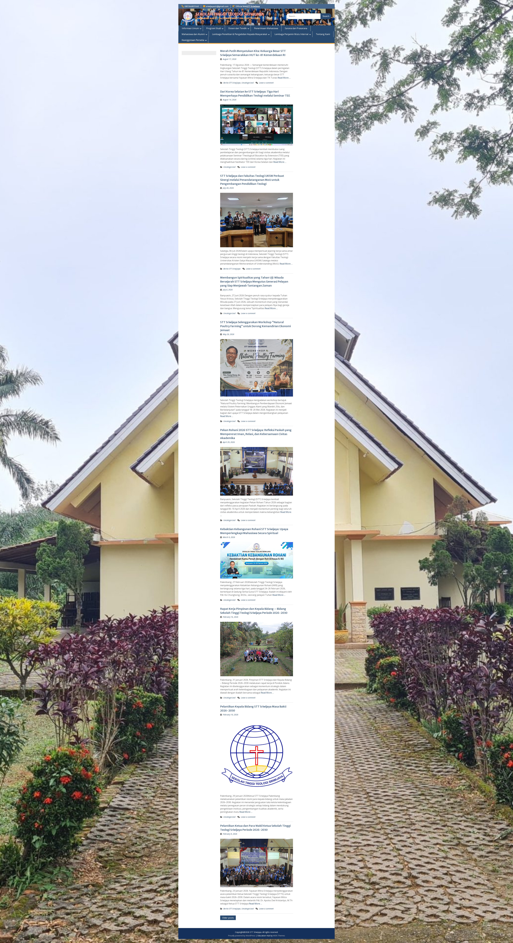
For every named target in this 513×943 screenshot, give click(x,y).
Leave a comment (266, 82)
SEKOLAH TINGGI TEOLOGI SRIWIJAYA (229, 14)
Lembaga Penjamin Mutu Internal (291, 34)
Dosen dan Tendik (237, 28)
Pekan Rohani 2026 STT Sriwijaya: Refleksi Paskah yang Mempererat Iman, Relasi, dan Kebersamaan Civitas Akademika (256, 434)
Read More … (284, 77)
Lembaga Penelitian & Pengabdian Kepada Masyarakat (239, 34)
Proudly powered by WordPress (241, 935)
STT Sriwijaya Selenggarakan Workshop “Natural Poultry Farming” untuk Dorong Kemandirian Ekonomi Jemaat (255, 326)
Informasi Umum (190, 28)
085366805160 (192, 6)
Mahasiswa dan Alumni (193, 34)
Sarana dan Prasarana (296, 28)
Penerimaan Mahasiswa (266, 28)
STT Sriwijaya (253, 6)
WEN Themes (279, 935)
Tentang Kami (323, 34)
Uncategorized (248, 82)
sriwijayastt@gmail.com (217, 6)
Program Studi (213, 28)
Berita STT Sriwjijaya (231, 82)
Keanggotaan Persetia (193, 40)
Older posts (228, 917)
